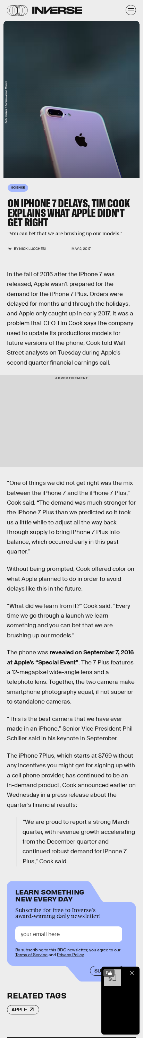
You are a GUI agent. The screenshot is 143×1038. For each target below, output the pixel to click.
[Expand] (109, 973)
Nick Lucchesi (32, 248)
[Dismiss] (131, 973)
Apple (19, 1009)
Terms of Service (31, 955)
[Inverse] (57, 10)
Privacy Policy (70, 955)
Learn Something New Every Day (49, 894)
